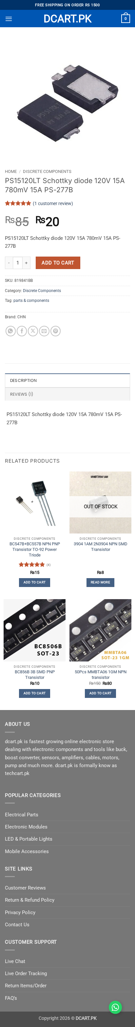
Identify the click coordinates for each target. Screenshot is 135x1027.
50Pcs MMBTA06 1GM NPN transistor (100, 674)
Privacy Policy (20, 912)
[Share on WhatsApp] (11, 331)
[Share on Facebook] (22, 331)
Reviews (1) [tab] (21, 394)
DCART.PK (67, 18)
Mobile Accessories (27, 851)
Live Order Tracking (26, 973)
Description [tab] (23, 380)
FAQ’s (11, 998)
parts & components (31, 300)
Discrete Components (47, 171)
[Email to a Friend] (44, 331)
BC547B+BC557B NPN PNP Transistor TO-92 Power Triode (35, 549)
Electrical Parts (21, 815)
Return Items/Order (26, 986)
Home (11, 171)
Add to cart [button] (35, 582)
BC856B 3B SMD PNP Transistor (35, 674)
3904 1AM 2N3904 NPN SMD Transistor (100, 546)
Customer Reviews (25, 888)
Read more (100, 582)
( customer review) (53, 203)
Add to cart (58, 263)
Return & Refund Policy (29, 900)
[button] (8, 19)
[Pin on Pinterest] (55, 331)
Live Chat (15, 961)
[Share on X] (33, 331)
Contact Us (17, 925)
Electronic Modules (26, 827)
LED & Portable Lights (28, 839)
